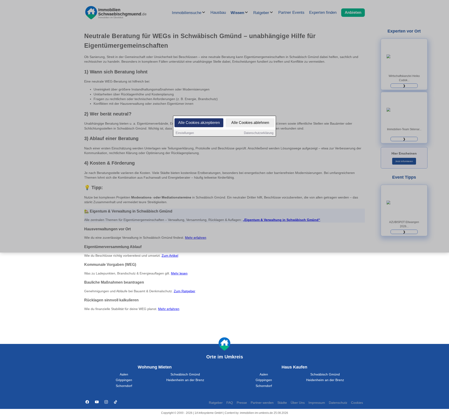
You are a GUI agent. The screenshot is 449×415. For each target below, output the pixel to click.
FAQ (229, 402)
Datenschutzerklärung (258, 133)
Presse (242, 402)
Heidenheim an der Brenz (185, 380)
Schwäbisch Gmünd (185, 374)
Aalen (124, 374)
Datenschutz (338, 402)
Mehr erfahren (168, 309)
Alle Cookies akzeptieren (199, 123)
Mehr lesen (179, 273)
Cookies (357, 402)
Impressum (316, 402)
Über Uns (298, 402)
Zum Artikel (170, 255)
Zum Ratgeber (184, 291)
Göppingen (124, 380)
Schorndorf (124, 386)
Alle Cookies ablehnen (250, 123)
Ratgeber (216, 402)
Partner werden (262, 402)
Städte (282, 402)
